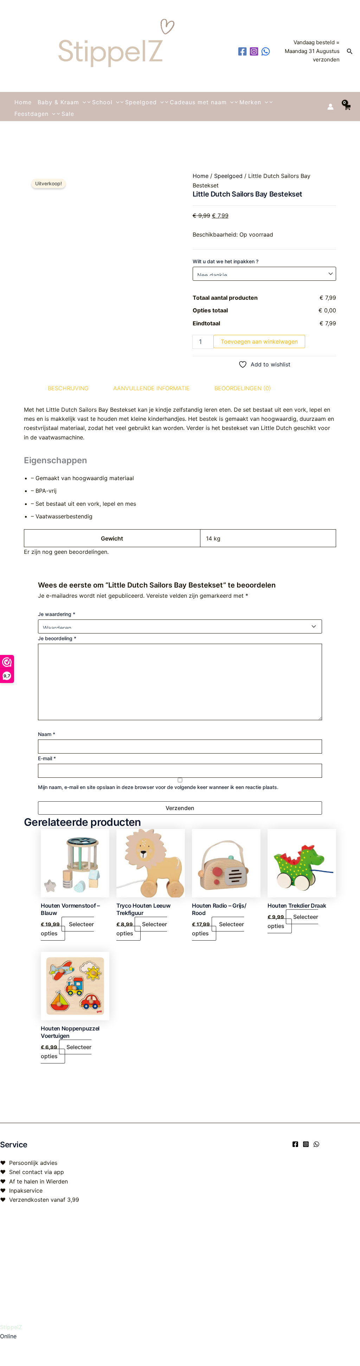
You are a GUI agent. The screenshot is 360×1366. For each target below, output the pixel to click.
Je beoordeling (57, 638)
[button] (350, 51)
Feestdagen (31, 113)
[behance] (266, 51)
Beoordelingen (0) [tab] (242, 388)
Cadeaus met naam (198, 102)
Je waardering (56, 614)
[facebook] (243, 51)
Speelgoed (141, 102)
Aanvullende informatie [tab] (151, 388)
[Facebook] (295, 1144)
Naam (46, 734)
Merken (250, 102)
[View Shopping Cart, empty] (347, 106)
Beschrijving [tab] (68, 388)
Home (23, 102)
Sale (68, 113)
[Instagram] (306, 1144)
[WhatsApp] (316, 1144)
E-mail (47, 758)
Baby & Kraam (58, 102)
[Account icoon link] (330, 107)
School (102, 102)
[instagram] (255, 51)
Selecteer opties (67, 929)
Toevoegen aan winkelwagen (259, 341)
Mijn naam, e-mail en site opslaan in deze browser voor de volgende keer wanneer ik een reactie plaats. (158, 787)
